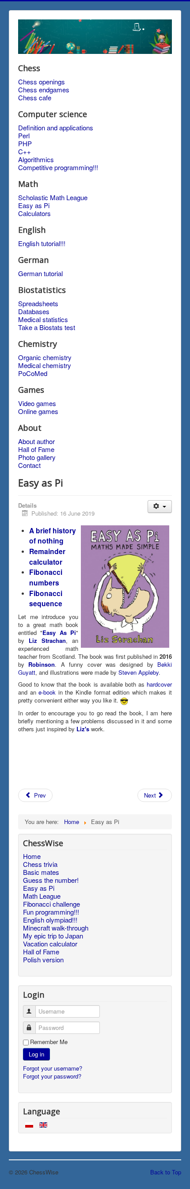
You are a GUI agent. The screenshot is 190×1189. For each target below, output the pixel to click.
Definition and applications (55, 128)
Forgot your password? (52, 1076)
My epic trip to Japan (53, 936)
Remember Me (49, 1042)
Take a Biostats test (46, 327)
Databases (33, 311)
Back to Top (165, 1172)
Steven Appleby (138, 672)
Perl (24, 136)
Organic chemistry (45, 357)
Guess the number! (51, 880)
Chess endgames (43, 90)
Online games (38, 411)
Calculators (34, 213)
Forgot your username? (52, 1068)
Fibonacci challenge (51, 904)
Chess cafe (34, 98)
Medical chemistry (44, 365)
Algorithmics (36, 159)
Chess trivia (40, 864)
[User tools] (160, 506)
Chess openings (41, 82)
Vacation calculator (50, 944)
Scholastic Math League (52, 197)
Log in (36, 1054)
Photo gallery (37, 457)
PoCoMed (32, 373)
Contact (29, 465)
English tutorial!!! (41, 243)
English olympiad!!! (50, 920)
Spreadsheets (38, 304)
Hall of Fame (36, 449)
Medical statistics (43, 319)
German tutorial (40, 273)
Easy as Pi (33, 205)
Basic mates (41, 872)
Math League (42, 896)
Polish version (43, 960)
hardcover (159, 684)
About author (36, 441)
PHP (25, 144)
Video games (37, 403)
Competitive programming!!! (58, 167)
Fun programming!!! (51, 912)
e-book (47, 692)
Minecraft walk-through (55, 928)
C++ (24, 152)
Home (32, 856)
